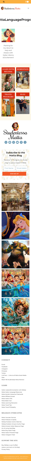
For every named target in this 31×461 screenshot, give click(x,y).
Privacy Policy (6, 449)
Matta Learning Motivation (9, 403)
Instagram (5, 369)
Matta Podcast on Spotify (9, 419)
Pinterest (4, 371)
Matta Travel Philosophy (9, 407)
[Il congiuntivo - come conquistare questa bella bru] (15, 254)
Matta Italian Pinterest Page (10, 432)
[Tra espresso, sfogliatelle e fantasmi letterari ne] (15, 197)
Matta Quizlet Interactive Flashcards (12, 394)
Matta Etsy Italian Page (8, 430)
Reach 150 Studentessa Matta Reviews (13, 379)
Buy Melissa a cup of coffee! (10, 445)
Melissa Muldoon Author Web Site (12, 422)
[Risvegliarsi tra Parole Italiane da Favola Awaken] (15, 226)
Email (3, 364)
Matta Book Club (7, 400)
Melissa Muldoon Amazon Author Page (13, 424)
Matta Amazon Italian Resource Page (13, 426)
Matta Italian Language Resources (12, 392)
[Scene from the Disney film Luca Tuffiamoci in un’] (15, 283)
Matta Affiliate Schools (8, 396)
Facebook (4, 366)
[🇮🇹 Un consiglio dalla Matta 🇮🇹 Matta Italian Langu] (15, 312)
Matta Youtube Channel (9, 417)
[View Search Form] (3, 1)
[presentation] (8, 35)
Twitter (4, 373)
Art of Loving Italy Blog (8, 428)
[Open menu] (28, 8)
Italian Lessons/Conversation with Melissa (14, 390)
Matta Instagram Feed (8, 435)
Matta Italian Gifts (7, 398)
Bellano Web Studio (20, 458)
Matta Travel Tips (7, 405)
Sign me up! (14, 174)
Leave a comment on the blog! (11, 447)
